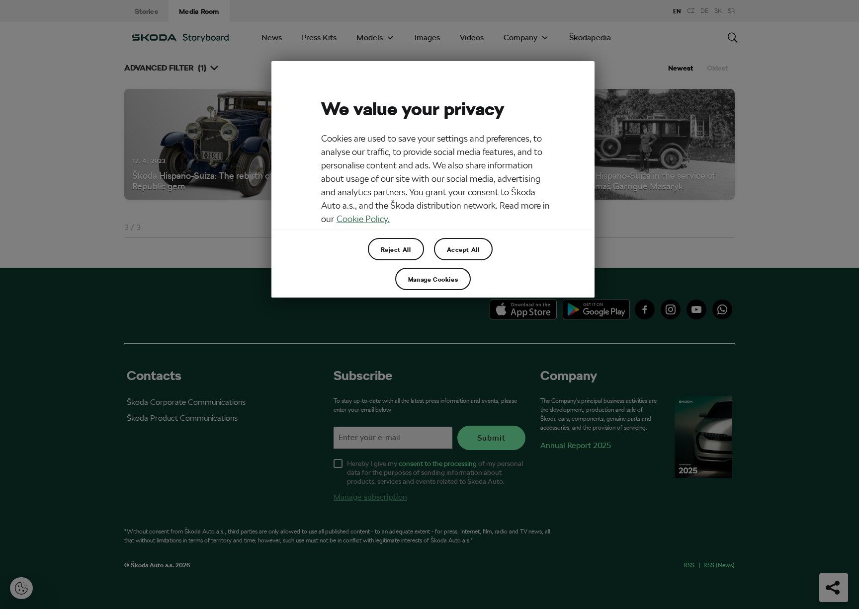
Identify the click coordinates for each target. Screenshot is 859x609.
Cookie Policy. (363, 219)
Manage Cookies (433, 279)
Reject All (396, 249)
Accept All (463, 249)
